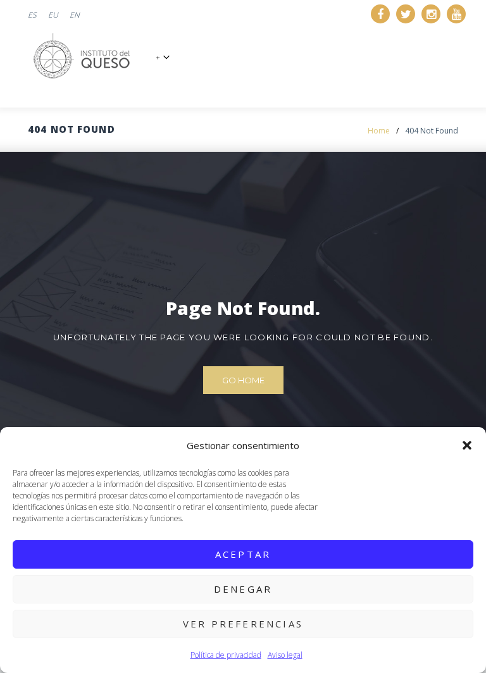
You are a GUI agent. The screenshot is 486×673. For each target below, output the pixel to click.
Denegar (243, 589)
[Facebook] (380, 13)
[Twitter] (405, 13)
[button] (467, 445)
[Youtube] (456, 13)
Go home (243, 380)
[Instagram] (430, 13)
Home (379, 130)
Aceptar (243, 554)
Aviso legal (285, 655)
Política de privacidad (225, 655)
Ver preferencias (243, 623)
